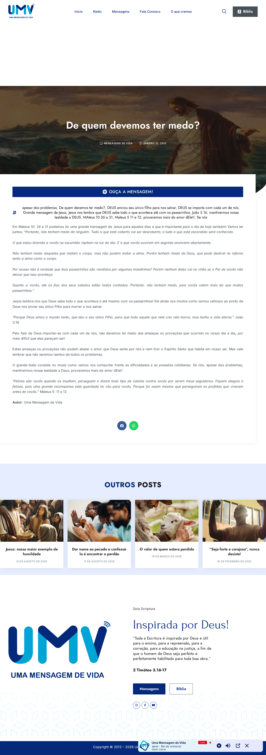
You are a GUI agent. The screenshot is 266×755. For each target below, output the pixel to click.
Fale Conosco (150, 12)
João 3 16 (199, 212)
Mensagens (120, 12)
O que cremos (181, 12)
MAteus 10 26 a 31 (98, 217)
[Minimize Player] (247, 746)
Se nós (202, 217)
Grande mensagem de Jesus (44, 212)
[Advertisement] (133, 55)
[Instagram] (136, 705)
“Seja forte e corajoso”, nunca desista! (234, 551)
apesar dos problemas (39, 207)
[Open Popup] (238, 746)
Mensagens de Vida (118, 143)
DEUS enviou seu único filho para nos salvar (141, 207)
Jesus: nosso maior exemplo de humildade (32, 551)
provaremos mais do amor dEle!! (169, 217)
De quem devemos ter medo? (82, 207)
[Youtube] (153, 705)
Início (79, 12)
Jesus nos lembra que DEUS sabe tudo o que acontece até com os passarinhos (129, 212)
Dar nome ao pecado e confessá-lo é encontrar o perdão (99, 551)
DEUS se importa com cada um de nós (208, 207)
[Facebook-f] (145, 705)
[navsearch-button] (224, 11)
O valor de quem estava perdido (167, 549)
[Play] (219, 746)
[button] (122, 425)
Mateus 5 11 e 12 (128, 217)
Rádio (97, 12)
